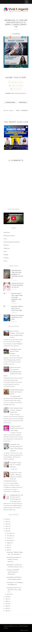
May (8, 547)
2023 (6, 526)
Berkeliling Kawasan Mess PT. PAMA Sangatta (15, 351)
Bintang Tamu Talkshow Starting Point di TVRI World (17, 317)
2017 (6, 603)
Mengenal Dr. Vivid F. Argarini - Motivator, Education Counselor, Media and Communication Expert (13, 477)
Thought (6, 254)
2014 (6, 610)
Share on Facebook (16, 82)
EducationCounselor (9, 235)
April (8, 550)
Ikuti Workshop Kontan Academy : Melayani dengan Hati (16, 410)
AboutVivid (6, 232)
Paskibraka (7, 248)
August (8, 543)
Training (6, 257)
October (9, 538)
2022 (6, 528)
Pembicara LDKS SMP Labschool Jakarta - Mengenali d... (13, 572)
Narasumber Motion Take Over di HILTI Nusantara (15, 465)
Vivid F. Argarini (22, 110)
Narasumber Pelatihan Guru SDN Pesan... (14, 147)
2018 (6, 601)
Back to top (24, 630)
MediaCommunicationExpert (18, 93)
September (10, 540)
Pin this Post (17, 89)
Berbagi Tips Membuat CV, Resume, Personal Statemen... (14, 559)
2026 (6, 519)
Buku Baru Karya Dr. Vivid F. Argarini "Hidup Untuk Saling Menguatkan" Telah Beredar (17, 297)
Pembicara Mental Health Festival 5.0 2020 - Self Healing (16, 428)
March (8, 594)
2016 (6, 606)
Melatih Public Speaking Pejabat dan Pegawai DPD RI (16, 392)
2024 (6, 524)
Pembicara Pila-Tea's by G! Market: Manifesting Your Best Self (17, 285)
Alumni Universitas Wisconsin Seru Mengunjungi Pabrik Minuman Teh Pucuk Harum (12, 371)
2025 (6, 521)
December (10, 533)
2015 (6, 608)
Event (5, 239)
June (8, 545)
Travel (5, 261)
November (10, 535)
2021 (6, 531)
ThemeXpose (15, 626)
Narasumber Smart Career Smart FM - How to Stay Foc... (14, 590)
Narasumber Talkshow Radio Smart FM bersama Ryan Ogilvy (17, 308)
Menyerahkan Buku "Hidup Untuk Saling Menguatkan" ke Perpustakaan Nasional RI (17, 274)
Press (5, 251)
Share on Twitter (17, 85)
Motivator (6, 245)
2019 (6, 599)
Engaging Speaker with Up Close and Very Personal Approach (16, 497)
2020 (6, 596)
